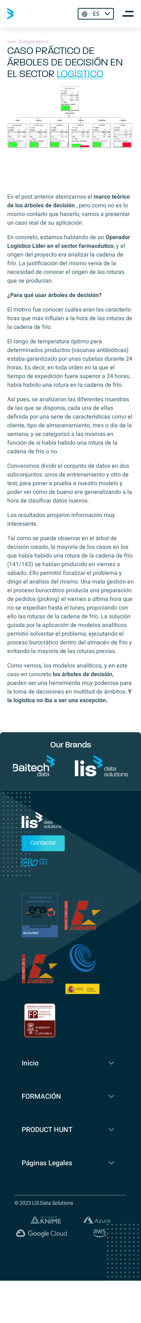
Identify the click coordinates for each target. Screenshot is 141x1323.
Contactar (43, 843)
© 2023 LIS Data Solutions (43, 1203)
